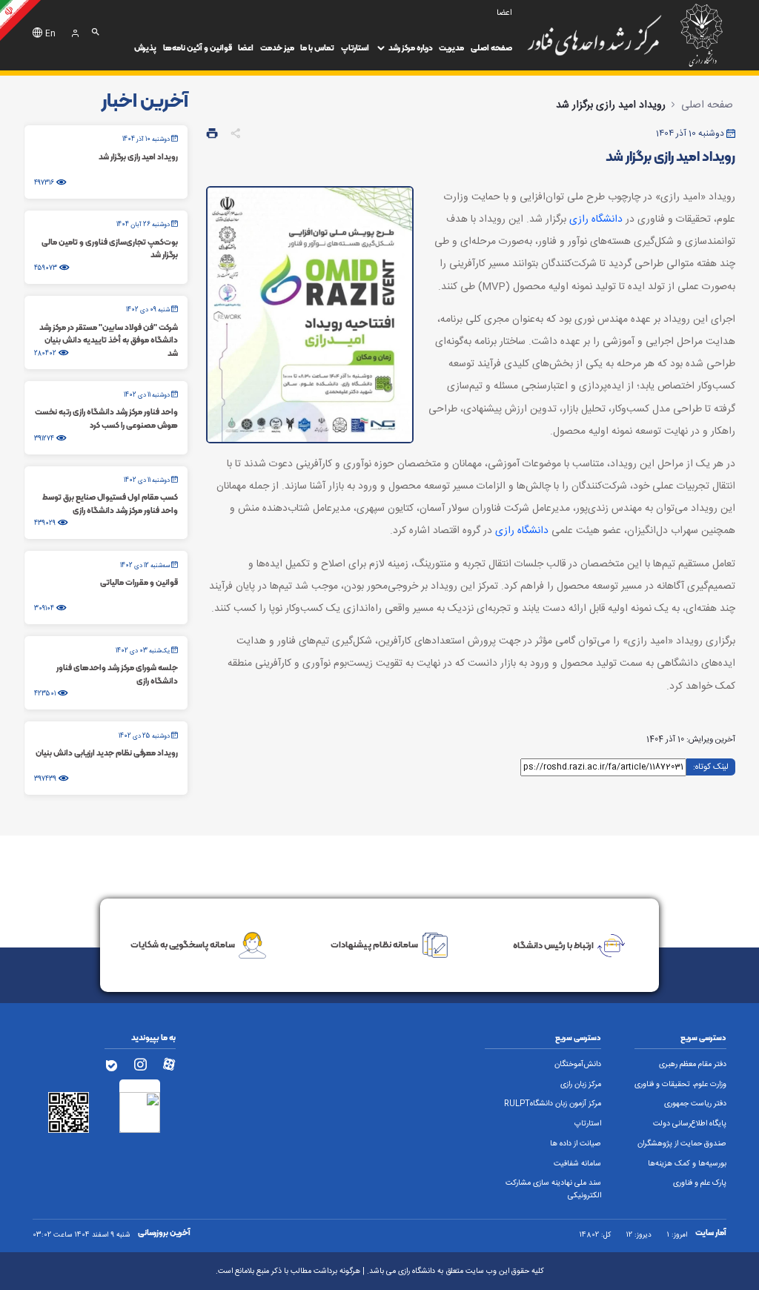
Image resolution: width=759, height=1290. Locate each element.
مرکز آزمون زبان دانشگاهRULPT (552, 1104)
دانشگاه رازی (596, 219)
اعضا (245, 48)
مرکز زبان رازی (580, 1085)
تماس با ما (317, 48)
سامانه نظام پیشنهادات (374, 944)
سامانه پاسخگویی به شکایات (182, 944)
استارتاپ (355, 48)
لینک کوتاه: (710, 765)
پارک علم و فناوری (699, 1183)
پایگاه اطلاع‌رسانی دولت (689, 1124)
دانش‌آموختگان (577, 1065)
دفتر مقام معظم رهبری (692, 1065)
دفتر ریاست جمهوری (695, 1104)
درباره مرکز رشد (410, 48)
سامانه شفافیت (577, 1164)
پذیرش (145, 48)
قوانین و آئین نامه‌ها (197, 48)
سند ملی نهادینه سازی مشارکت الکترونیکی (553, 1189)
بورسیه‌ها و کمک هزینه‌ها (687, 1164)
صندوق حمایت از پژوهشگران (681, 1144)
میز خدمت (277, 48)
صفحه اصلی (491, 48)
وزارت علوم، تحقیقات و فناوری (680, 1085)
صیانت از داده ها (575, 1144)
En (50, 34)
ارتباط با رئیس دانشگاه (553, 944)
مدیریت (451, 48)
